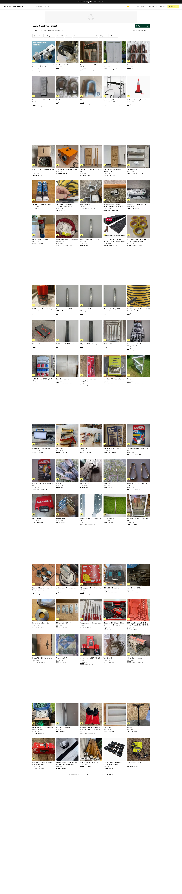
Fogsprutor (83, 448)
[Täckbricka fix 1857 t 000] (67, 610)
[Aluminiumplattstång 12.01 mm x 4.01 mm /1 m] (91, 226)
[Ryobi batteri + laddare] (138, 749)
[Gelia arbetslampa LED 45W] (43, 435)
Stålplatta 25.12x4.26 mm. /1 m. (66, 344)
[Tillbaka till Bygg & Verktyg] (33, 30)
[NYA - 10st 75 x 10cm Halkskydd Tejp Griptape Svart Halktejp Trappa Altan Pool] (67, 749)
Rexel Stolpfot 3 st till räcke (41, 623)
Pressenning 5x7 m (62, 658)
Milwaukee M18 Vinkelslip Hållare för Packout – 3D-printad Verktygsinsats (114, 624)
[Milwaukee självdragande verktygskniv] (91, 366)
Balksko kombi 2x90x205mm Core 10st (90, 519)
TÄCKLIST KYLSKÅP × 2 (63, 727)
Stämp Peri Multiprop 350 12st (89, 762)
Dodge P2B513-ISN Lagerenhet (42, 658)
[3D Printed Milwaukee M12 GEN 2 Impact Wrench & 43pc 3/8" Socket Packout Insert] (138, 610)
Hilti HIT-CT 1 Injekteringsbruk (136, 204)
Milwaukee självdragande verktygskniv (88, 380)
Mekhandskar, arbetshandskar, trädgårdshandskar (136, 345)
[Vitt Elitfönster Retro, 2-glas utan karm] (138, 505)
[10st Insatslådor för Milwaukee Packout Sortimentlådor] (115, 749)
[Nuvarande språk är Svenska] (127, 6)
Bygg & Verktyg (40, 30)
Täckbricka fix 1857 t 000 (64, 623)
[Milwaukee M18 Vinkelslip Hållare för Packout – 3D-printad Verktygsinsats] (115, 610)
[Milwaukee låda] (43, 331)
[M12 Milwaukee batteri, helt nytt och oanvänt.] (43, 296)
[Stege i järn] (115, 470)
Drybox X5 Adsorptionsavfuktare (66, 169)
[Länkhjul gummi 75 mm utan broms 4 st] (67, 575)
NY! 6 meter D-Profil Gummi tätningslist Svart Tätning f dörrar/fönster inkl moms (64, 205)
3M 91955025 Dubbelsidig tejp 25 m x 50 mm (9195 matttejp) (138, 240)
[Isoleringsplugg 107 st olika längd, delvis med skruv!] (43, 714)
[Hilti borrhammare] (43, 505)
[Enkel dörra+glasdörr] (67, 366)
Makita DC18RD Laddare (111, 588)
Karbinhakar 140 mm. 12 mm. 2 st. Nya (137, 484)
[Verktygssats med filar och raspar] (91, 610)
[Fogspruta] (67, 435)
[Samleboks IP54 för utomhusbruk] (115, 366)
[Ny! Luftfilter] (115, 714)
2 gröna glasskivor (109, 518)
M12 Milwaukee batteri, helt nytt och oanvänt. (42, 310)
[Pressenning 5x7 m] (67, 645)
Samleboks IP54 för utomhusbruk (114, 379)
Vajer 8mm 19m (108, 658)
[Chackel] (67, 87)
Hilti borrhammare (38, 518)
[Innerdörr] (115, 52)
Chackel (58, 100)
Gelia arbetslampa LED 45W (41, 448)
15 (102, 774)
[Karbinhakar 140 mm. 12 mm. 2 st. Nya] (138, 470)
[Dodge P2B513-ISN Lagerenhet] (43, 645)
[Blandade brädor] (91, 470)
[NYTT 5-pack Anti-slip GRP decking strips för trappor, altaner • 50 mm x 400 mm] (115, 226)
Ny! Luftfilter (108, 727)
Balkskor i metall (85, 204)
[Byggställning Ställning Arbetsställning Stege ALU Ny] (115, 87)
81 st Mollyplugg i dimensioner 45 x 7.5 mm (43, 170)
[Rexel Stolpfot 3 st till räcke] (43, 610)
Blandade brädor (85, 483)
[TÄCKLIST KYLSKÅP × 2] (67, 714)
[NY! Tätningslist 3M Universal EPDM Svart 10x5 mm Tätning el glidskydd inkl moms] (138, 296)
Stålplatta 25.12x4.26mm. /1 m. (89, 344)
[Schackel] (91, 87)
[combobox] (72, 6)
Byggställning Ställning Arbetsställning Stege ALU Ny (113, 101)
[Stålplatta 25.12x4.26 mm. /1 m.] (67, 331)
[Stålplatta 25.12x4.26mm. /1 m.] (91, 331)
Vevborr (129, 727)
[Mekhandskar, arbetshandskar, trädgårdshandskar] (138, 331)
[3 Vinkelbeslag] (67, 505)
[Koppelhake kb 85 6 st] (138, 575)
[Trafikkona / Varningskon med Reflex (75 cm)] (138, 87)
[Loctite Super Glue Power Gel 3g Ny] (43, 470)
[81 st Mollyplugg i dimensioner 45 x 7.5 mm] (43, 156)
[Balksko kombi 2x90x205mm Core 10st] (91, 505)
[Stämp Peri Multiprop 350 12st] (91, 749)
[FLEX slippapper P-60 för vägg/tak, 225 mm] (91, 575)
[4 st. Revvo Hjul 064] (67, 52)
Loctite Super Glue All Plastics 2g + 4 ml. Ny (138, 449)
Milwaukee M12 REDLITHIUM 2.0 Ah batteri (91, 659)
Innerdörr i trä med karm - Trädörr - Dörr (91, 170)
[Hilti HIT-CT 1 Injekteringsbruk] (138, 191)
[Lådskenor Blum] (138, 156)
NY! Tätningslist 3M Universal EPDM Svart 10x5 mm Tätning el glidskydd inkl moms (138, 310)
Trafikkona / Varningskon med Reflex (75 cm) (136, 101)
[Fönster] (138, 366)
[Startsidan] (18, 6)
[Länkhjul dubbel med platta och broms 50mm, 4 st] (43, 575)
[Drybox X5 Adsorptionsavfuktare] (67, 156)
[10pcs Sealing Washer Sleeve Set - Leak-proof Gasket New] (43, 52)
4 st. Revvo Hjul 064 (62, 65)
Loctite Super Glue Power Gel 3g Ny (42, 484)
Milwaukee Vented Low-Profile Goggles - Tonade (42, 763)
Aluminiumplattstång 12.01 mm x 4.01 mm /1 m (90, 240)
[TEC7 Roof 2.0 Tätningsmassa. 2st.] (43, 191)
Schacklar (130, 65)
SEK (132, 6)
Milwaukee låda (37, 344)
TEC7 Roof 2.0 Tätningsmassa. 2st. (43, 204)
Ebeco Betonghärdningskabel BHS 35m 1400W (67, 240)
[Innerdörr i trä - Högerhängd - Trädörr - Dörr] (115, 156)
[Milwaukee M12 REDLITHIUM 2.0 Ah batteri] (91, 645)
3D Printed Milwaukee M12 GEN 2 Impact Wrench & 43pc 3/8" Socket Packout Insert (138, 624)
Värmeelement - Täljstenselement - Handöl (43, 101)
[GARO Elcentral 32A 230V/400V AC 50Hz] (43, 366)
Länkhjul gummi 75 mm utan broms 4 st (66, 589)
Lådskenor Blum (132, 169)
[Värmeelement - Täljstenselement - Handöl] (43, 87)
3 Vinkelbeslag (60, 518)
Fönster (129, 379)
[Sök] (107, 6)
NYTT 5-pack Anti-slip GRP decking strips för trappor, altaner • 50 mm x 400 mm (114, 240)
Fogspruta (59, 448)
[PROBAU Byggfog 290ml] (43, 226)
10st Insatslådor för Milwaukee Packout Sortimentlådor (113, 763)
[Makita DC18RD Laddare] (115, 575)
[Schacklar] (138, 52)
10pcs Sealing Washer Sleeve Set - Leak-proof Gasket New (43, 66)
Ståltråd (58, 483)
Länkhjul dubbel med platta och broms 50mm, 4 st (42, 589)
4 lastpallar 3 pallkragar (134, 658)
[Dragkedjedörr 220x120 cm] (115, 435)
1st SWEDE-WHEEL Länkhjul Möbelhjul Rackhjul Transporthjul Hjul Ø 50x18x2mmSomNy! (114, 205)
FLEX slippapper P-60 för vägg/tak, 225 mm (91, 589)
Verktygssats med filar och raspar (90, 623)
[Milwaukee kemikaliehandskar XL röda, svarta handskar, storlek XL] (91, 714)
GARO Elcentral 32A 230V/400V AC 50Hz (43, 380)
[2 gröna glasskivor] (115, 505)
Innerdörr (106, 65)
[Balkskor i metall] (91, 191)
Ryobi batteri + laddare (134, 762)
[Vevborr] (138, 714)
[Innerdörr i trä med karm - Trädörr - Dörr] (91, 156)
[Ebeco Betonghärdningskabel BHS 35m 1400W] (67, 226)
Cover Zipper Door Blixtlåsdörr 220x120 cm (89, 66)
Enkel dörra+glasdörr (62, 379)
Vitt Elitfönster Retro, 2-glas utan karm (137, 519)
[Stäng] (180, 2)
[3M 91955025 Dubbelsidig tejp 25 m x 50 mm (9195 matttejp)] (138, 226)
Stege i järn (107, 483)
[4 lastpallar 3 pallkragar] (138, 645)
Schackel (83, 100)
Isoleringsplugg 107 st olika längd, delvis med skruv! (43, 728)
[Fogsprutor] (91, 435)
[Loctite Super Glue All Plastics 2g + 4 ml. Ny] (138, 435)
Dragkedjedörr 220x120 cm (112, 448)
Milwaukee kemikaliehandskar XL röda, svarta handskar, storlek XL (90, 728)
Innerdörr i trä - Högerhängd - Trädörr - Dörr (113, 170)
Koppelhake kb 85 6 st (134, 588)
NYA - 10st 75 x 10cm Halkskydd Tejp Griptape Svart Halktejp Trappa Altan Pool (66, 763)
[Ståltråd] (67, 470)
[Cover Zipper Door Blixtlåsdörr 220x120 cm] (91, 52)
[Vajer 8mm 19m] (115, 645)
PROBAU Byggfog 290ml (40, 239)
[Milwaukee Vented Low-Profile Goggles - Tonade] (43, 749)
